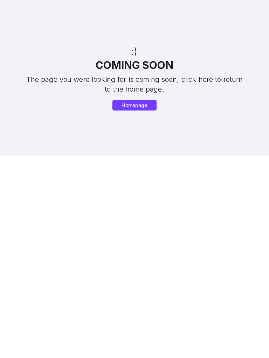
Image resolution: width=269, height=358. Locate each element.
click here (197, 79)
